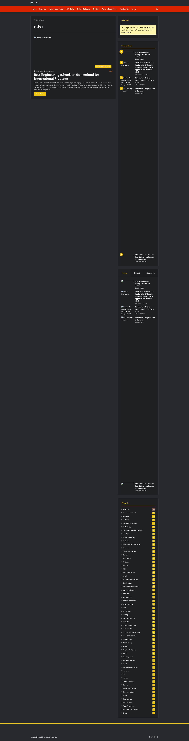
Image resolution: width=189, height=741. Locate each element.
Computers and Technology (132, 530)
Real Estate (127, 611)
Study (125, 608)
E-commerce (127, 699)
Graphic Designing (129, 650)
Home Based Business (130, 667)
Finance (125, 548)
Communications (129, 692)
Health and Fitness (129, 513)
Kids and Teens (128, 604)
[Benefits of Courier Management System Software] (127, 55)
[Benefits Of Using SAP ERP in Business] (127, 170)
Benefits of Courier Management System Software (142, 54)
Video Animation (128, 706)
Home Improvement (56, 9)
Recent (137, 273)
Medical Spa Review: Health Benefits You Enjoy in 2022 (144, 80)
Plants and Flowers (129, 688)
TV (124, 674)
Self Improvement (129, 660)
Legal (125, 576)
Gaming (125, 615)
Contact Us (124, 9)
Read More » (40, 94)
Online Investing (128, 681)
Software (126, 562)
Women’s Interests (129, 625)
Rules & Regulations (109, 9)
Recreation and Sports (130, 709)
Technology (127, 527)
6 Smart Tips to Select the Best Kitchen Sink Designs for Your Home (144, 257)
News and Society (129, 636)
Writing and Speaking (130, 579)
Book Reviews (128, 702)
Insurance (126, 671)
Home (34, 9)
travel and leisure (129, 590)
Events (125, 664)
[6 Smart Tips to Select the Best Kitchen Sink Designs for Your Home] (127, 258)
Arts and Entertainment (131, 586)
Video (125, 695)
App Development (129, 572)
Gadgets (126, 622)
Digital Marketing (83, 9)
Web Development (129, 601)
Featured (126, 520)
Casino (125, 555)
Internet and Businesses (131, 632)
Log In (134, 9)
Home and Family (129, 618)
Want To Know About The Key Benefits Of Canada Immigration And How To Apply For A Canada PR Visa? (144, 67)
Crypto (125, 713)
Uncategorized (128, 657)
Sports (125, 653)
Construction (127, 583)
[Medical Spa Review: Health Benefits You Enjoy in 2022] (127, 81)
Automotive (127, 558)
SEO (124, 569)
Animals (125, 646)
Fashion (125, 541)
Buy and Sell (127, 597)
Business (42, 9)
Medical (96, 9)
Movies (125, 678)
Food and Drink (128, 629)
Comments (151, 273)
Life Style (70, 9)
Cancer (125, 685)
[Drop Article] (35, 3)
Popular (125, 273)
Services (126, 516)
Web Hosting (127, 643)
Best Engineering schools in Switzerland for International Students (66, 76)
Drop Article (39, 71)
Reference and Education (132, 544)
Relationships (127, 639)
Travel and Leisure (129, 551)
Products (126, 594)
